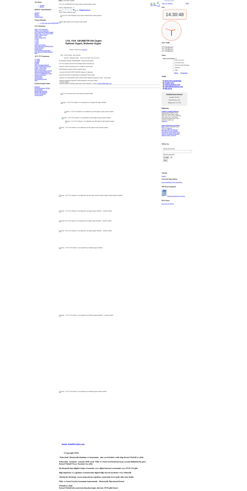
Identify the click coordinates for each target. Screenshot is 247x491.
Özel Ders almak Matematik (182, 65)
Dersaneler (37, 86)
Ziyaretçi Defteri (39, 17)
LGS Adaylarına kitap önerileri (42, 50)
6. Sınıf (37, 42)
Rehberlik (177, 67)
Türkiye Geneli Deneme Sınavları (43, 70)
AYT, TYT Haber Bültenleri (42, 65)
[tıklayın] (173, 135)
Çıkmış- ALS (38, 36)
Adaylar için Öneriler (40, 45)
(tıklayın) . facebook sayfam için (167, 129)
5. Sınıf (37, 43)
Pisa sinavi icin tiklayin (168, 203)
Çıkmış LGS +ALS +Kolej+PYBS (44, 33)
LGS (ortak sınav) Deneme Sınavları (44, 32)
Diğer (36, 53)
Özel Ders (37, 15)
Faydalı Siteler (38, 49)
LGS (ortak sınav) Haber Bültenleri (44, 52)
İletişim (37, 14)
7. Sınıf (37, 40)
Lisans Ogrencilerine (167, 182)
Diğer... (177, 70)
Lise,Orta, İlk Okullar (40, 93)
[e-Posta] (158, 6)
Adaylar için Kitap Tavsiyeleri (42, 72)
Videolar (164, 176)
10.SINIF (37, 62)
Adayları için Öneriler (40, 75)
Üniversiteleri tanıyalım (41, 79)
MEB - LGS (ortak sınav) (41, 29)
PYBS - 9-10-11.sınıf (40, 69)
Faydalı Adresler (39, 95)
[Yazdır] (155, 5)
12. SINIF (37, 59)
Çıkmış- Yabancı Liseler (41, 35)
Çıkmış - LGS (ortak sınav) (42, 30)
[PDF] (151, 5)
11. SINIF (37, 60)
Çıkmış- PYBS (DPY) (40, 37)
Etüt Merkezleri (39, 89)
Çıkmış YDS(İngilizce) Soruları (43, 66)
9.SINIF (37, 63)
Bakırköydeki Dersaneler (41, 92)
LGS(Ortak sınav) (179, 62)
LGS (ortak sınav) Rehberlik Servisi (44, 46)
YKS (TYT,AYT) (179, 60)
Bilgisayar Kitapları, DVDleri (42, 88)
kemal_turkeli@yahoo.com (105, 83)
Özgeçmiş (37, 12)
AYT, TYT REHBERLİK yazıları (43, 73)
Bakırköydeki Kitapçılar (41, 91)
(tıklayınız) (84, 49)
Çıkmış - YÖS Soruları (41, 68)
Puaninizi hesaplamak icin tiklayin (176, 196)
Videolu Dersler (39, 77)
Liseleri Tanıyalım (39, 47)
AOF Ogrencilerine (177, 182)
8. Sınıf (37, 39)
